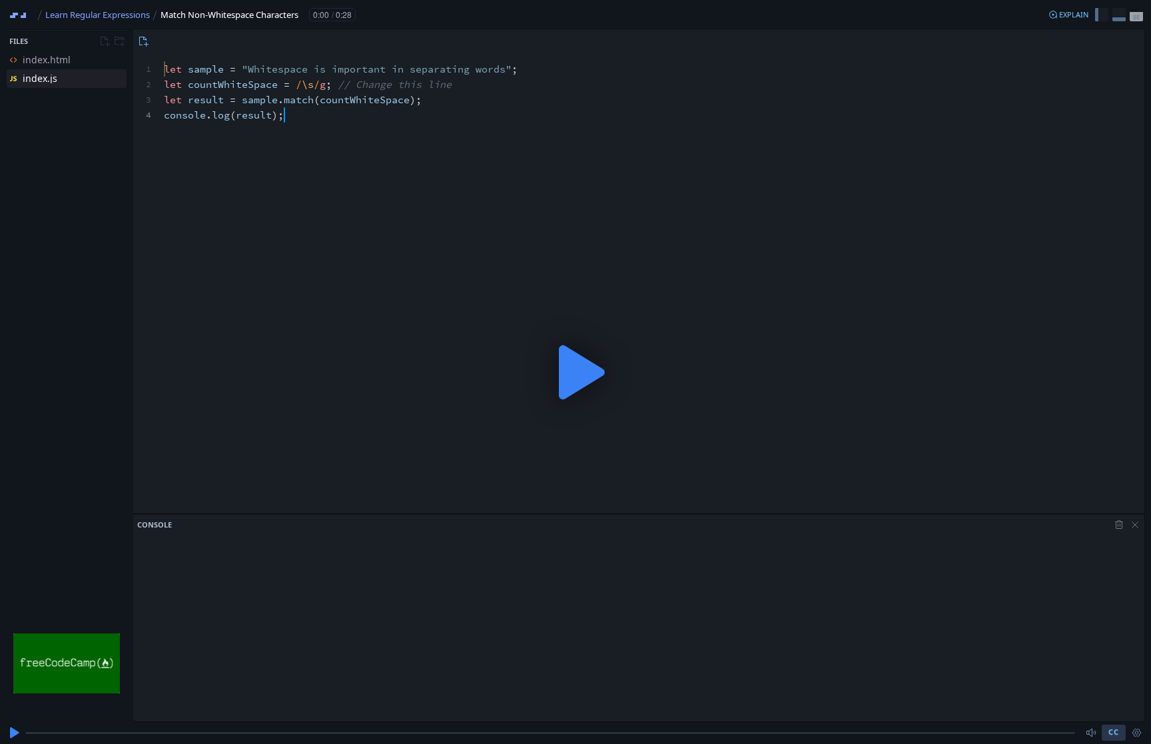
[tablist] (142, 41)
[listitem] (67, 60)
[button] (1068, 15)
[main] (575, 372)
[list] (66, 69)
